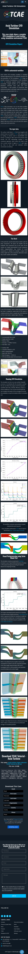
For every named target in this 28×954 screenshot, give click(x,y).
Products (3, 928)
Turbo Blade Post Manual (6, 621)
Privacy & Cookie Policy (6, 924)
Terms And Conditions (18, 922)
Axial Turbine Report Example (17, 530)
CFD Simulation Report (14, 44)
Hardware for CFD (5, 933)
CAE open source (18, 931)
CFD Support (8, 951)
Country (13, 807)
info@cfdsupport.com (7, 945)
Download (16, 926)
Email (13, 789)
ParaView (21, 561)
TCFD (21, 78)
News (2, 926)
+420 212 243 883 (6, 943)
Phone (13, 812)
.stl (14, 132)
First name (13, 793)
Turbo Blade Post (23, 614)
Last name (13, 798)
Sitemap (16, 933)
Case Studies (17, 928)
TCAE (2, 931)
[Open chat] (22, 952)
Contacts (3, 922)
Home (15, 924)
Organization (13, 803)
